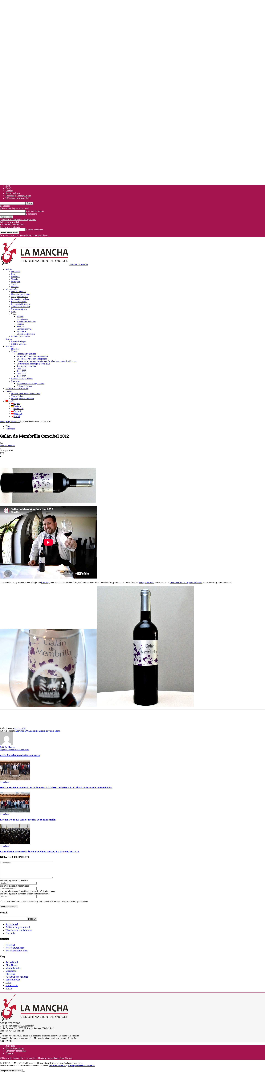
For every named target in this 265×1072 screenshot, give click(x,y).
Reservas (20, 326)
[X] (14, 460)
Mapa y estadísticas (19, 296)
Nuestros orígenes (19, 309)
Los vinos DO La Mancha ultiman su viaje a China (37, 731)
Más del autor (32, 755)
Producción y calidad (20, 299)
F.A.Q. (9, 188)
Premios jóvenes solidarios (22, 398)
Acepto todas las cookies (11, 1071)
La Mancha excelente (20, 336)
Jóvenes (20, 316)
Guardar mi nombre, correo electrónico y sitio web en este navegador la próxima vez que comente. (45, 901)
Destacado (15, 271)
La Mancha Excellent (26, 334)
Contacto (9, 191)
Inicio (2, 421)
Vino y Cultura (17, 396)
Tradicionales (22, 319)
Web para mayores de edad (17, 198)
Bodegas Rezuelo (146, 582)
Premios (9, 391)
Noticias (9, 269)
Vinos (9, 988)
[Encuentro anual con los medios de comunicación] (15, 812)
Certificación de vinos (20, 306)
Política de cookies (57, 1065)
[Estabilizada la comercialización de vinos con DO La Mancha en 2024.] (15, 843)
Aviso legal (12, 924)
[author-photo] (6, 744)
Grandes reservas (24, 329)
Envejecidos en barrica (26, 321)
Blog (8, 186)
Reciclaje (10, 973)
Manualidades (13, 968)
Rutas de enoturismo (17, 976)
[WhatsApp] (34, 460)
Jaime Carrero (66, 1058)
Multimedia (10, 346)
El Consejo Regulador (20, 304)
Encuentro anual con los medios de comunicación (28, 819)
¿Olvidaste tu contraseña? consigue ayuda (18, 219)
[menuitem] (10, 401)
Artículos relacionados (12, 755)
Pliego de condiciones (20, 294)
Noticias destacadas (16, 950)
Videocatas (15, 421)
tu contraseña (31, 214)
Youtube (14, 279)
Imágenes (15, 349)
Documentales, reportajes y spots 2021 (33, 364)
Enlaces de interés (19, 301)
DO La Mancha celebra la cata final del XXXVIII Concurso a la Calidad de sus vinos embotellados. (56, 787)
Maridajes (11, 970)
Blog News (11, 965)
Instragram (15, 281)
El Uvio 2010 (20, 728)
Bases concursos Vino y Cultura (30, 383)
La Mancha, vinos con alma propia (32, 359)
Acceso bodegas (13, 193)
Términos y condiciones (19, 930)
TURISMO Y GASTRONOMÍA (17, 389)
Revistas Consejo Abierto (22, 378)
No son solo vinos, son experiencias (32, 356)
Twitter (14, 284)
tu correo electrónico (34, 229)
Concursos (15, 381)
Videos (14, 351)
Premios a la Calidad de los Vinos (25, 393)
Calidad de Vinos (24, 386)
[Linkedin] (44, 460)
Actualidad (5, 782)
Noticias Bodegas (18, 344)
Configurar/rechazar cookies (81, 1065)
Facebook (15, 276)
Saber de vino (13, 979)
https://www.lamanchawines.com (14, 749)
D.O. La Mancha (11, 289)
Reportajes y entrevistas (27, 366)
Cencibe (44, 582)
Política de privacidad (9, 222)
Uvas (13, 311)
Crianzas (20, 324)
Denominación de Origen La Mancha (186, 582)
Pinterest (14, 286)
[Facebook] (4, 460)
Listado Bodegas (18, 341)
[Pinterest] (24, 460)
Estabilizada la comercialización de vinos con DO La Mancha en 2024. (40, 851)
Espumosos (21, 331)
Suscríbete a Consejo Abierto (18, 196)
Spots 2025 (21, 376)
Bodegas (9, 339)
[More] (54, 460)
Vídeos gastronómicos (26, 354)
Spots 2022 (21, 369)
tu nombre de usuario (35, 211)
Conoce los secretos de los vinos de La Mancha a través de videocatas (47, 361)
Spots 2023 (21, 371)
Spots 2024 (21, 373)
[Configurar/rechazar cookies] (23, 1071)
